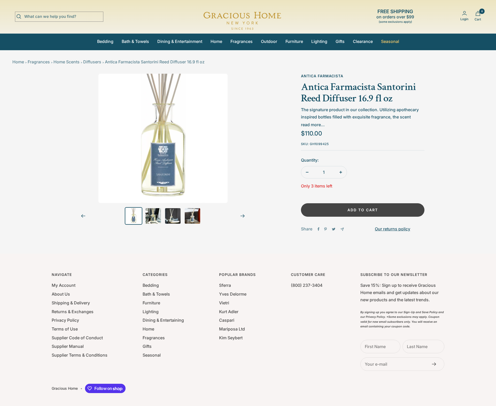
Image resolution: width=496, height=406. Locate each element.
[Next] (243, 216)
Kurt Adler (228, 311)
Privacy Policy (65, 320)
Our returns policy (392, 228)
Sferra (225, 285)
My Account (63, 285)
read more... (313, 124)
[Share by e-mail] (342, 229)
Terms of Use (65, 329)
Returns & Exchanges (73, 311)
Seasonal (390, 41)
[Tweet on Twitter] (333, 229)
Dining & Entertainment (179, 41)
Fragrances (241, 41)
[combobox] (63, 16)
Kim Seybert (231, 337)
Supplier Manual (68, 346)
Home (216, 41)
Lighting (319, 41)
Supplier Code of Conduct (77, 337)
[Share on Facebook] (318, 229)
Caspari (226, 320)
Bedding (105, 41)
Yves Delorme (232, 294)
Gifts (340, 41)
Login (464, 19)
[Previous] (83, 216)
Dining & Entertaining (163, 320)
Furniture (294, 41)
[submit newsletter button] (435, 364)
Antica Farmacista (322, 76)
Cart (478, 19)
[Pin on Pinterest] (325, 229)
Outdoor (269, 41)
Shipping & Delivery (71, 302)
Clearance (363, 41)
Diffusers (92, 61)
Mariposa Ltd (232, 329)
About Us (61, 294)
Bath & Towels (135, 41)
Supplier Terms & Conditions (79, 355)
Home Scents (66, 61)
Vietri (224, 302)
